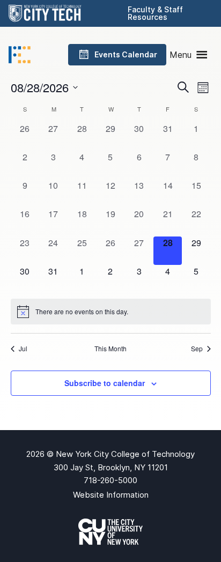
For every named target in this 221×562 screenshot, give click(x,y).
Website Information (111, 495)
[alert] (111, 311)
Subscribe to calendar (104, 383)
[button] (180, 54)
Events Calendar (125, 54)
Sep (197, 348)
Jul (23, 348)
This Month (110, 348)
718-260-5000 (110, 480)
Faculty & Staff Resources (155, 13)
